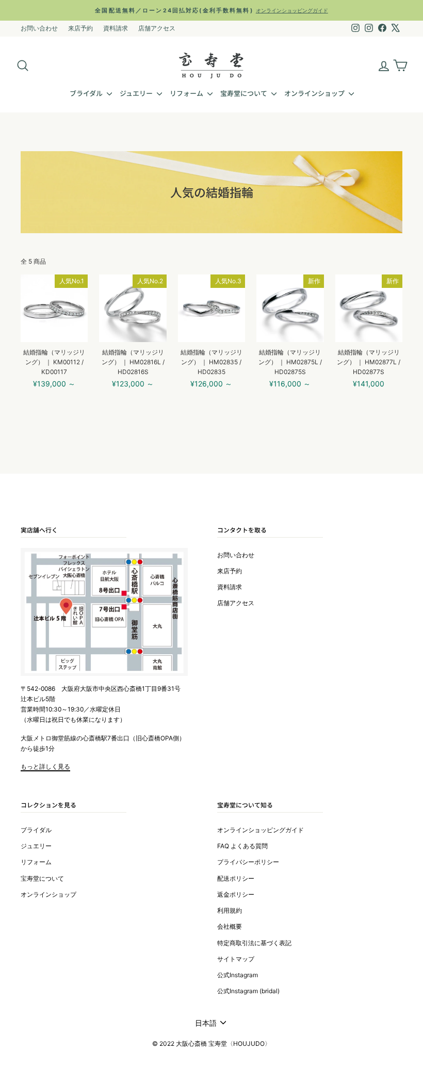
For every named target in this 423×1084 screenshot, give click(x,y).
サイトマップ (235, 959)
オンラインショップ (315, 93)
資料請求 (115, 28)
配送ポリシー (235, 878)
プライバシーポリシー (248, 862)
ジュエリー (137, 93)
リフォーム (187, 93)
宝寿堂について (244, 93)
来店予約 (80, 28)
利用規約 (229, 910)
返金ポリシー (235, 894)
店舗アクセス (156, 28)
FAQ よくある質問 (242, 846)
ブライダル (87, 93)
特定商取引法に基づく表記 (254, 943)
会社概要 (229, 926)
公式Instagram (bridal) (248, 991)
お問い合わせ (39, 28)
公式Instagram (237, 975)
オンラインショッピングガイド (260, 830)
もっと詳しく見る (45, 766)
